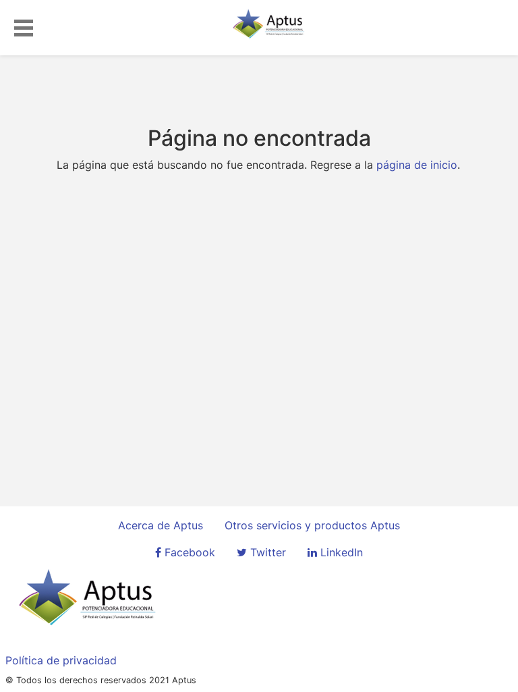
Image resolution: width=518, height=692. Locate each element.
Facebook (188, 552)
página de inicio (416, 164)
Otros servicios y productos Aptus (312, 525)
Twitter (266, 552)
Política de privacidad (61, 660)
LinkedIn (340, 552)
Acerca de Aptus (160, 525)
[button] (23, 25)
